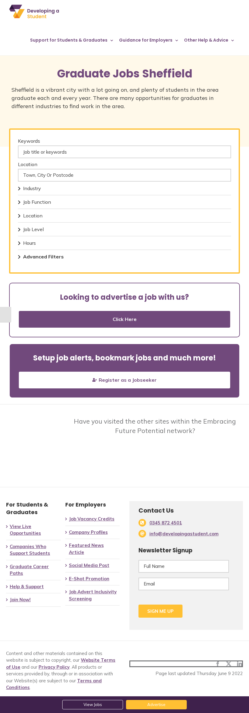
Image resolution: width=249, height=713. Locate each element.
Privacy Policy (54, 667)
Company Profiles (88, 532)
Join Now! (20, 599)
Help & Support (27, 586)
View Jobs (93, 704)
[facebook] (217, 663)
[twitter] (228, 663)
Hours (29, 243)
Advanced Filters (43, 257)
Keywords (29, 141)
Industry (32, 188)
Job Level (33, 229)
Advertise (156, 704)
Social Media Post (89, 565)
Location (27, 164)
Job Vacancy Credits (91, 519)
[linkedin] (239, 663)
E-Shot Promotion (89, 579)
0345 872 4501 (165, 523)
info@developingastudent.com (184, 534)
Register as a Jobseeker (128, 380)
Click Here (125, 319)
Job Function (37, 202)
